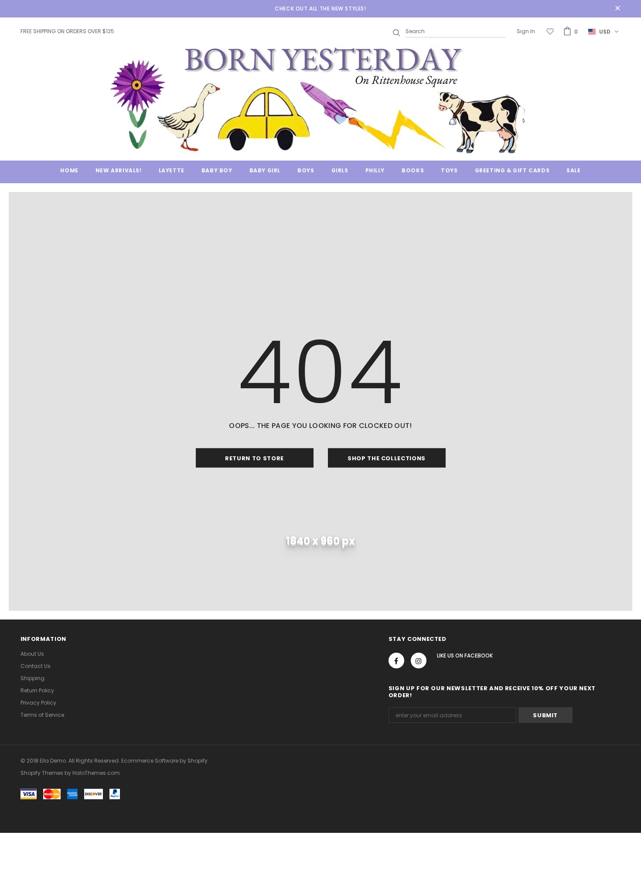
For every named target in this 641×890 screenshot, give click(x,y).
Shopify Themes (41, 773)
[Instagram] (418, 660)
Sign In (526, 31)
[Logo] (320, 99)
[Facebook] (396, 660)
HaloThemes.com (96, 773)
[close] (617, 8)
